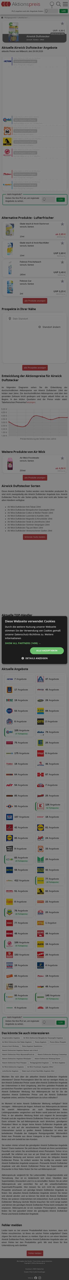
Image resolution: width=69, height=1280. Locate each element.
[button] (34, 643)
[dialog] (34, 640)
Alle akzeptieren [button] (46, 650)
